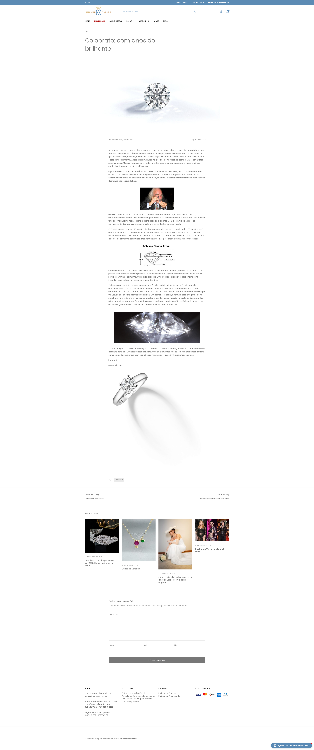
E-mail (145, 645)
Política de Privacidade (169, 696)
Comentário (114, 614)
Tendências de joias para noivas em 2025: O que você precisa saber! (100, 563)
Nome (112, 645)
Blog (86, 32)
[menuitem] (182, 2)
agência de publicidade (114, 738)
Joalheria (112, 140)
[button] (291, 745)
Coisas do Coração (131, 568)
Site (175, 645)
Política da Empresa (167, 693)
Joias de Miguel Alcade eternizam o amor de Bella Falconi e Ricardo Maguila (175, 580)
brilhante (119, 480)
